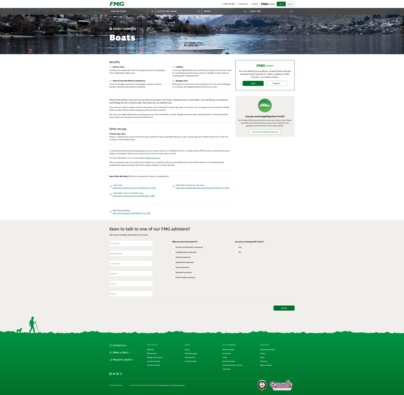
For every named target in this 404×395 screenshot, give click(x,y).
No (240, 252)
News (262, 357)
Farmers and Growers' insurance (189, 247)
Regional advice (190, 357)
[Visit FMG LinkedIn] (117, 374)
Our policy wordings (153, 361)
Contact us (119, 345)
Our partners (227, 353)
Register (290, 4)
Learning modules (191, 361)
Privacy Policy (164, 385)
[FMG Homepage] (116, 4)
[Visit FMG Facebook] (110, 374)
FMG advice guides (191, 353)
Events (225, 357)
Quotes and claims (167, 11)
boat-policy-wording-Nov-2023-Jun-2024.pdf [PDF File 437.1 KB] (202, 187)
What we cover (118, 11)
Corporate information (267, 350)
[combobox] (131, 273)
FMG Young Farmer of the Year (233, 365)
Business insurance (184, 272)
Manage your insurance (154, 357)
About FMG (255, 11)
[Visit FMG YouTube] (114, 374)
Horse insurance (182, 267)
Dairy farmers (124, 29)
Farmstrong (226, 369)
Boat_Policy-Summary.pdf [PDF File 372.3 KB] (131, 213)
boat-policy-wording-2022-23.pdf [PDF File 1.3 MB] (134, 195)
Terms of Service (176, 385)
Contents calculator (153, 365)
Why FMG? (150, 350)
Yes (240, 247)
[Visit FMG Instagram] (121, 374)
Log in (281, 4)
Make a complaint (266, 365)
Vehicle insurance (183, 257)
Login (253, 83)
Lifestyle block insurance (186, 252)
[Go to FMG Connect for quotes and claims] (269, 4)
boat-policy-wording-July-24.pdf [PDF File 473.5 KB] (134, 187)
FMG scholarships (228, 350)
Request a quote (122, 359)
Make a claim (120, 352)
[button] (132, 11)
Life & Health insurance (185, 277)
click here (156, 157)
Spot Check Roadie (229, 361)
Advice (207, 11)
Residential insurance (185, 262)
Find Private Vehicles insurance (265, 132)
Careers (262, 353)
